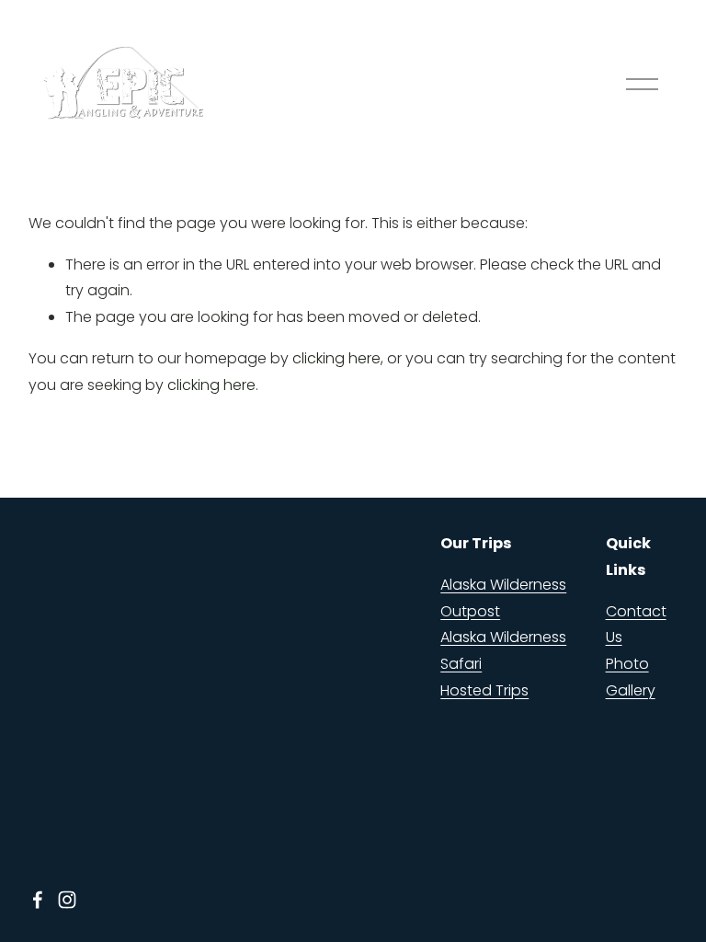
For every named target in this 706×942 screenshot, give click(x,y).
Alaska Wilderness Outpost (503, 598)
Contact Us (636, 625)
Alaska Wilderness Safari (503, 650)
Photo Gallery (630, 677)
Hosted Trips (484, 690)
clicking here (336, 358)
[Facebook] (37, 899)
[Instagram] (67, 899)
